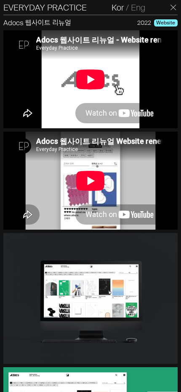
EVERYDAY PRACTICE (45, 7)
